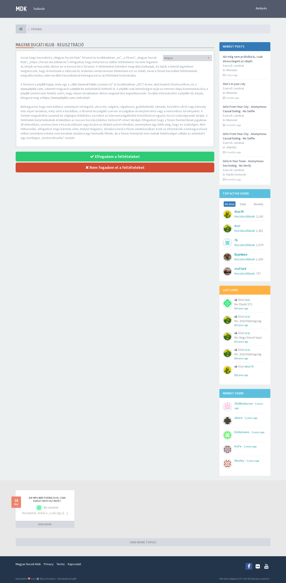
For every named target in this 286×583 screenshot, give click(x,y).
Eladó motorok (236, 174)
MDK (21, 8)
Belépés (261, 8)
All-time (230, 204)
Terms (61, 564)
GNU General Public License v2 (92, 84)
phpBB (72, 578)
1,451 (259, 231)
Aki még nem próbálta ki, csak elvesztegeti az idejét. (47, 499)
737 (258, 273)
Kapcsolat (74, 564)
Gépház (231, 147)
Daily (243, 204)
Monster (232, 70)
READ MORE (45, 524)
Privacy (49, 564)
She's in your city (234, 84)
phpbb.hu (78, 89)
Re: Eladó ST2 (243, 304)
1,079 (259, 245)
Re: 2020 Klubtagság (247, 321)
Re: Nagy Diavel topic (248, 337)
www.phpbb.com (32, 89)
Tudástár (39, 9)
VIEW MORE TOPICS (143, 542)
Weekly (258, 204)
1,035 (259, 259)
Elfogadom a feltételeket (117, 156)
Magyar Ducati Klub (28, 564)
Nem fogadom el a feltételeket (117, 167)
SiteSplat (50, 578)
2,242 (259, 216)
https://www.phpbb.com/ (59, 98)
